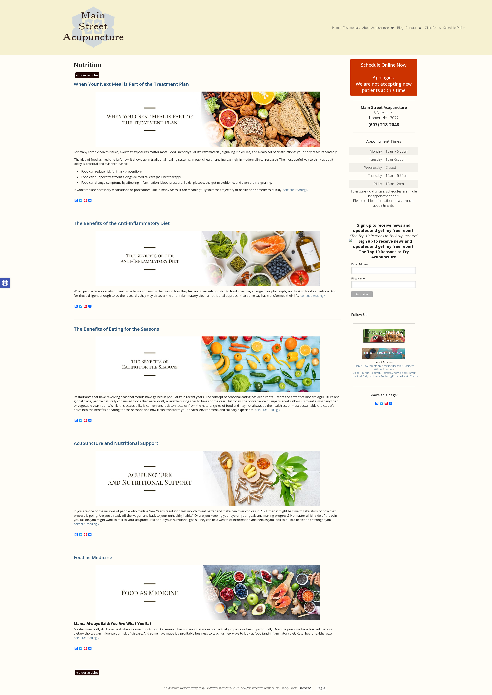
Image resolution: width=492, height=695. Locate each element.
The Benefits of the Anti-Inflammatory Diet (122, 223)
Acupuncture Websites (177, 688)
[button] (5, 283)
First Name (358, 278)
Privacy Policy (288, 688)
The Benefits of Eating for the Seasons (116, 329)
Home (336, 28)
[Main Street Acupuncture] (93, 27)
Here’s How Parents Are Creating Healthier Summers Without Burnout (384, 367)
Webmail (305, 688)
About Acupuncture (375, 28)
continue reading (295, 190)
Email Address (360, 264)
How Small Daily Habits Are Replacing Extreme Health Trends (384, 376)
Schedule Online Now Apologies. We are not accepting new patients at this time (384, 77)
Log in (321, 688)
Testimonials (351, 28)
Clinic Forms (433, 28)
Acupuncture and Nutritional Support (116, 443)
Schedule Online (454, 28)
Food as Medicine (93, 557)
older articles (87, 75)
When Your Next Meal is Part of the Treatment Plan (131, 84)
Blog (400, 28)
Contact (411, 28)
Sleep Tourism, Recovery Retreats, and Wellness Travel (384, 372)
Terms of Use (271, 688)
